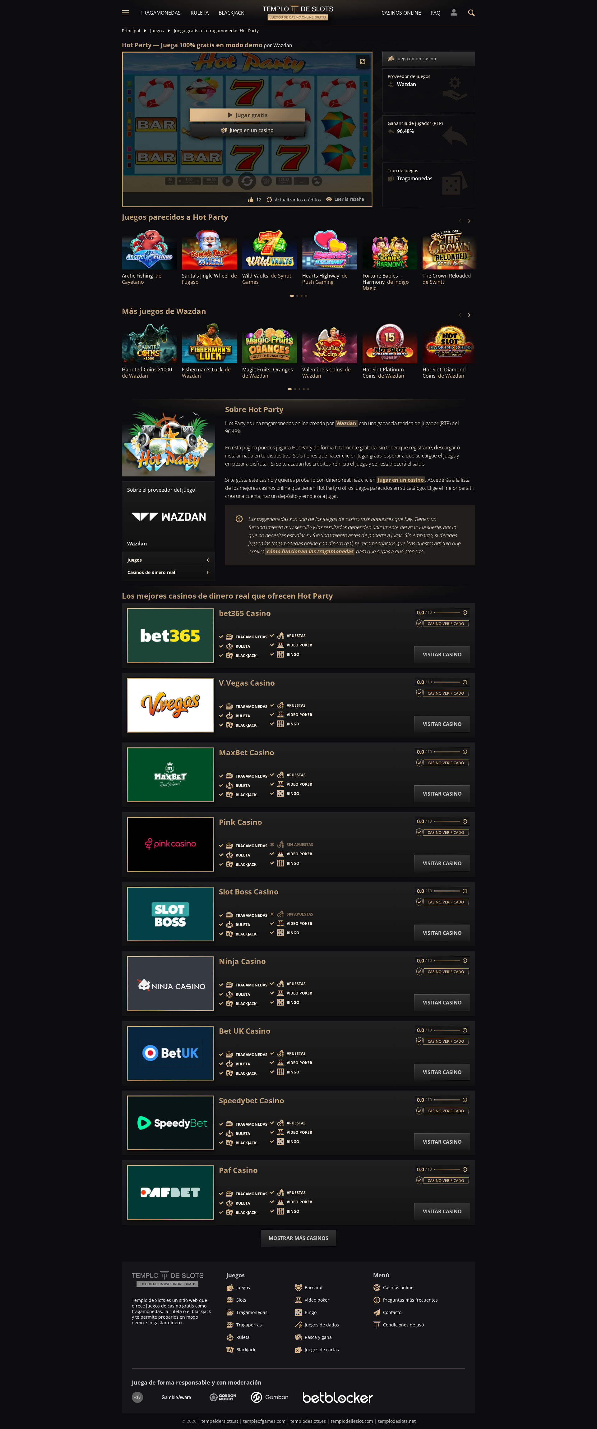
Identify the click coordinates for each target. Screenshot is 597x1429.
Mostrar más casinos (298, 1238)
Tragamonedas (161, 12)
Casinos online (401, 12)
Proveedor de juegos (409, 76)
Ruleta (200, 12)
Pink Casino (240, 822)
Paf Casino (238, 1170)
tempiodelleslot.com (352, 1421)
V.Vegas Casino (247, 683)
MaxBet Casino (246, 752)
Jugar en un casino (401, 479)
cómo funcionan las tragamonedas (309, 551)
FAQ (435, 12)
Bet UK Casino (245, 1031)
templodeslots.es (308, 1421)
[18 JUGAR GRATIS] (329, 248)
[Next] (469, 220)
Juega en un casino (416, 59)
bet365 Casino (245, 613)
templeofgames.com (264, 1421)
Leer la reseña (349, 199)
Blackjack (231, 12)
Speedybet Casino (251, 1100)
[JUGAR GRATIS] (149, 248)
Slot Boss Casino (249, 892)
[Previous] (460, 220)
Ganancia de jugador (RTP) (415, 123)
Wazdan (346, 423)
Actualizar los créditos (298, 200)
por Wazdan (278, 45)
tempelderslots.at (219, 1421)
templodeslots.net (397, 1421)
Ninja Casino (242, 961)
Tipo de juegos (403, 170)
